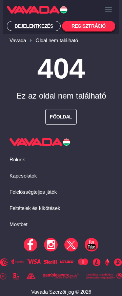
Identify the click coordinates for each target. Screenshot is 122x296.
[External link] (3, 277)
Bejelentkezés (34, 26)
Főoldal (61, 116)
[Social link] (30, 244)
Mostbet (18, 224)
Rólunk (17, 159)
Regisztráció (89, 26)
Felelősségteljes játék (33, 192)
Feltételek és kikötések (34, 208)
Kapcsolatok (23, 176)
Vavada (17, 40)
